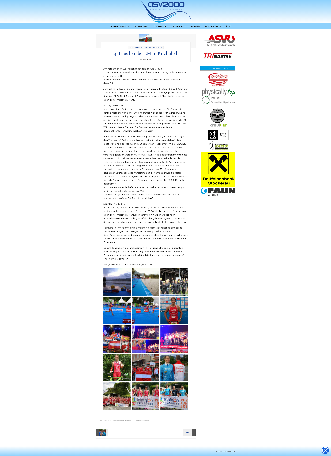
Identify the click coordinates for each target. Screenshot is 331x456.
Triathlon (160, 26)
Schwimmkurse (118, 26)
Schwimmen (140, 26)
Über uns (178, 26)
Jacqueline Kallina (142, 421)
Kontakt (195, 26)
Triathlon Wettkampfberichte (145, 47)
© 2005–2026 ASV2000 (225, 451)
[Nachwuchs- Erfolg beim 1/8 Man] (101, 432)
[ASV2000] (165, 12)
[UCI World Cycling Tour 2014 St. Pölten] (190, 432)
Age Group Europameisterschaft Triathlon (115, 421)
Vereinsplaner (213, 26)
